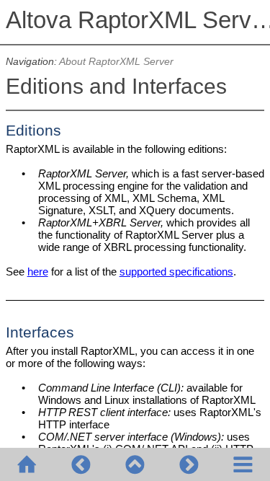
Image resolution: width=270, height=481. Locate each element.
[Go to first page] (27, 464)
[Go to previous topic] (81, 464)
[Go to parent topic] (135, 464)
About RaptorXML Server (116, 61)
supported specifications (176, 271)
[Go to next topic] (189, 464)
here (37, 271)
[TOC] (243, 464)
